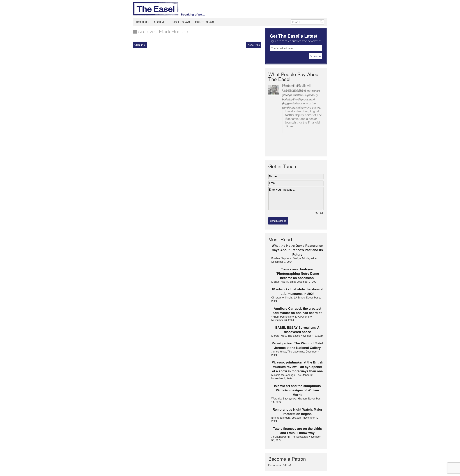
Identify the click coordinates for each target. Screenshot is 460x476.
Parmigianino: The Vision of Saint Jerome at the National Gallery (297, 345)
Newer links (254, 44)
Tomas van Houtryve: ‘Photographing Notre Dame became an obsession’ (297, 273)
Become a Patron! (279, 465)
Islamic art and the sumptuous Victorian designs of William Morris (297, 390)
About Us (142, 22)
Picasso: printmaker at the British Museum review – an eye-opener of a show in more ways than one (297, 366)
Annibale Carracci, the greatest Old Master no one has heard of (297, 310)
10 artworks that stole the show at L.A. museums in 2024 (297, 291)
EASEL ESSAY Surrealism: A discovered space (297, 329)
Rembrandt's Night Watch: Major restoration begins (297, 411)
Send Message (278, 220)
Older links (140, 44)
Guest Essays (204, 22)
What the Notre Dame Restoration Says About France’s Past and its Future (297, 250)
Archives (160, 22)
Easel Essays (181, 22)
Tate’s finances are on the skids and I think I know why (297, 430)
